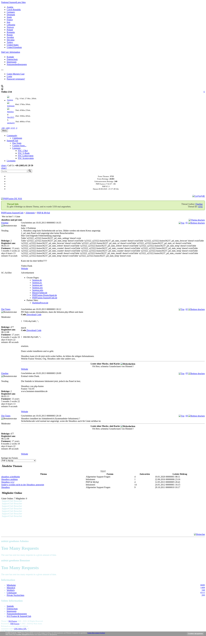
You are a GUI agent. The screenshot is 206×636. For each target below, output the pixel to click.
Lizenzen (16, 148)
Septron (10, 100)
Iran (8, 22)
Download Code (33, 314)
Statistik (10, 606)
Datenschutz (12, 59)
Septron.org (37, 287)
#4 (187, 416)
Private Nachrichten (15, 595)
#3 (187, 373)
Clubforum (17, 138)
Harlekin (10, 112)
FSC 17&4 (23, 150)
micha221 (11, 123)
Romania (11, 32)
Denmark (11, 14)
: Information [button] (10, 52)
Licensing (11, 161)
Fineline (199, 204)
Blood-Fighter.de (39, 293)
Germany (11, 12)
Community (12, 135)
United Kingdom (14, 47)
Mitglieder (11, 585)
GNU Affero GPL (20, 629)
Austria (10, 7)
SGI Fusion (13, 621)
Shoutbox (5, 487)
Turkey (10, 42)
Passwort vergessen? (16, 79)
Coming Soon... (19, 145)
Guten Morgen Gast (15, 74)
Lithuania (11, 24)
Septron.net (37, 285)
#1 (187, 222)
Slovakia (10, 40)
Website (24, 268)
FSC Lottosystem (25, 155)
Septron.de (37, 280)
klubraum (10, 106)
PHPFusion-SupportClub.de (44, 298)
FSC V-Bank (24, 153)
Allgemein (30, 213)
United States (12, 45)
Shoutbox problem (9, 479)
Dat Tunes (5, 309)
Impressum (11, 62)
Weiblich (11, 590)
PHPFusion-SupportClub (12, 213)
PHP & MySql (43, 213)
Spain (9, 17)
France (10, 19)
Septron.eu (37, 282)
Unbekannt (12, 593)
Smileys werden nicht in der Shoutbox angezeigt (22, 484)
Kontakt (10, 57)
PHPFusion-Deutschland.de (44, 295)
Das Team (16, 143)
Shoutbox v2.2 (7, 482)
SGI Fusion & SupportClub (19, 616)
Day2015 (10, 117)
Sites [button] (13, 2)
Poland (10, 30)
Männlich (11, 588)
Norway (10, 27)
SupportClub (12, 140)
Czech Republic (14, 9)
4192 (200, 206)
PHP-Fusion (14, 624)
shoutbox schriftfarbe (10, 476)
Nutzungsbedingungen (17, 64)
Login (9, 76)
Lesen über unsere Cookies (96, 633)
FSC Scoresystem (26, 158)
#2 (187, 309)
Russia (10, 35)
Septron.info (37, 290)
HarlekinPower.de (40, 303)
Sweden (10, 37)
